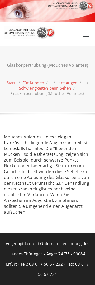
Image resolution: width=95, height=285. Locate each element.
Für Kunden (33, 82)
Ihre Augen (67, 82)
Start (11, 82)
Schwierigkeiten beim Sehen (45, 88)
